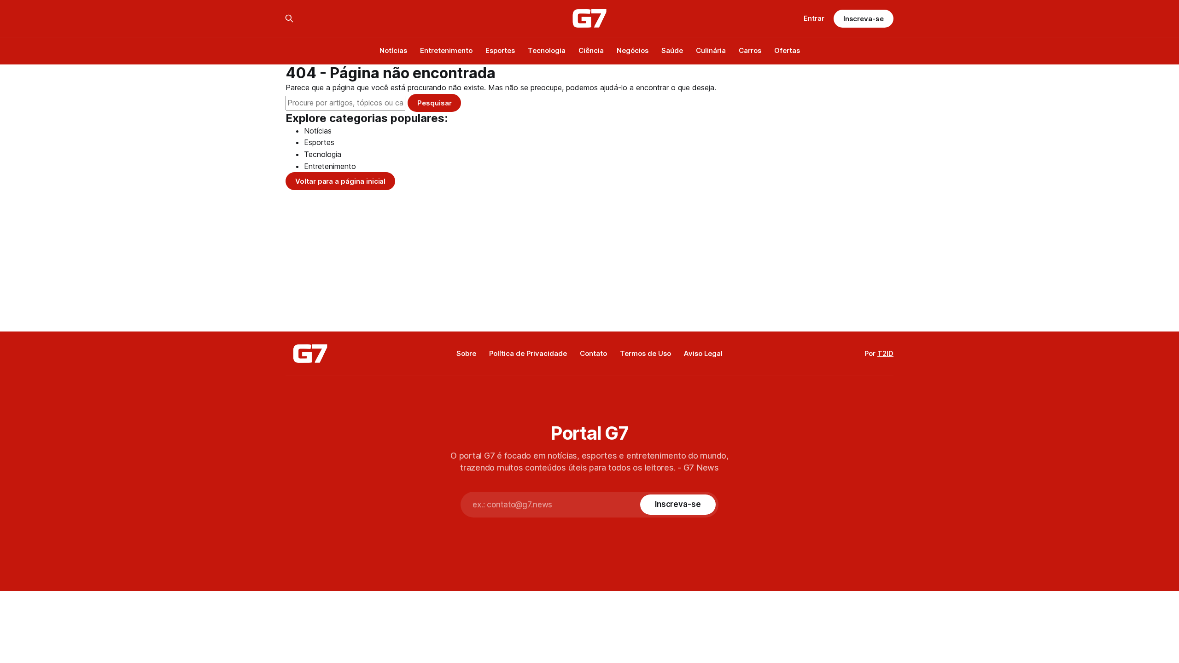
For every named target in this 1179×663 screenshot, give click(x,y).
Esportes (500, 50)
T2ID (885, 353)
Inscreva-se (863, 18)
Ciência (591, 50)
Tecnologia (547, 50)
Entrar (814, 18)
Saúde (672, 50)
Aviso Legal (703, 353)
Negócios (632, 50)
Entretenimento (446, 50)
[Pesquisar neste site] (289, 18)
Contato (593, 353)
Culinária (711, 50)
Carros (750, 50)
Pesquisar (434, 103)
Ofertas (787, 50)
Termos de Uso (645, 353)
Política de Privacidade (528, 353)
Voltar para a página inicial (340, 181)
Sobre (466, 353)
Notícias (393, 50)
